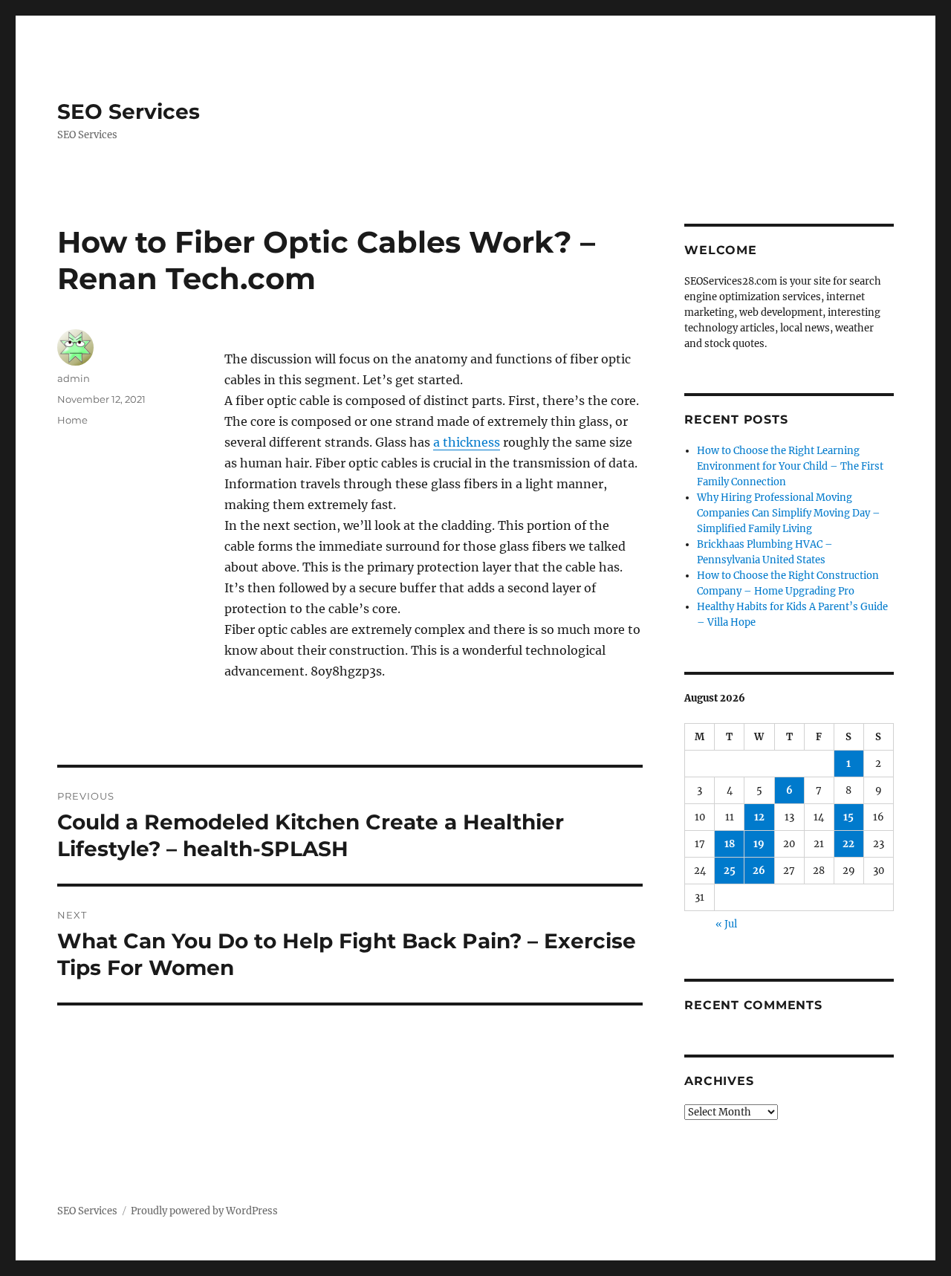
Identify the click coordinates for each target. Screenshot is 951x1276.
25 (730, 870)
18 (729, 844)
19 (759, 844)
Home (72, 420)
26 (759, 870)
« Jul (726, 924)
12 (759, 817)
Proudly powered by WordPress (204, 1211)
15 (848, 817)
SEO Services (128, 111)
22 (848, 844)
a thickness (466, 442)
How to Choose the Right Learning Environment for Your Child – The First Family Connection (790, 466)
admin (73, 378)
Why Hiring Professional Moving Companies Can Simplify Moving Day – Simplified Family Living (788, 513)
